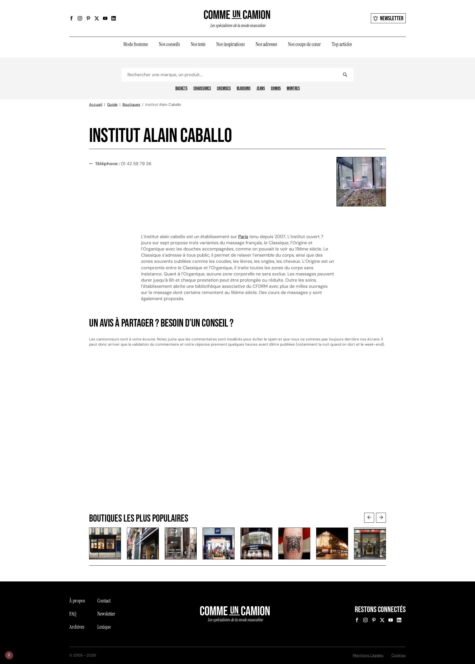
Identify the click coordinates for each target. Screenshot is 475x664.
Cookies (398, 655)
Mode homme (135, 44)
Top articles (342, 44)
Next (381, 518)
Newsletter (392, 18)
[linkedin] (113, 18)
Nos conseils (169, 44)
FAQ (72, 613)
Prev (369, 518)
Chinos (276, 88)
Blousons (244, 88)
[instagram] (80, 18)
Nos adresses (266, 44)
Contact (104, 600)
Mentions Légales (368, 655)
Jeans (261, 88)
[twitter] (97, 18)
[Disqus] (237, 434)
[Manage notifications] (9, 655)
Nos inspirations (230, 44)
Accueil (95, 104)
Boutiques (131, 104)
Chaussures (202, 88)
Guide (112, 104)
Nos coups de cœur (304, 44)
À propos (77, 600)
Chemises (224, 88)
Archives (76, 626)
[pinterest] (88, 18)
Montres (293, 88)
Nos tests (198, 44)
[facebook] (71, 18)
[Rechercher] (345, 75)
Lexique (104, 626)
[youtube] (105, 18)
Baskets (181, 88)
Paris (243, 237)
